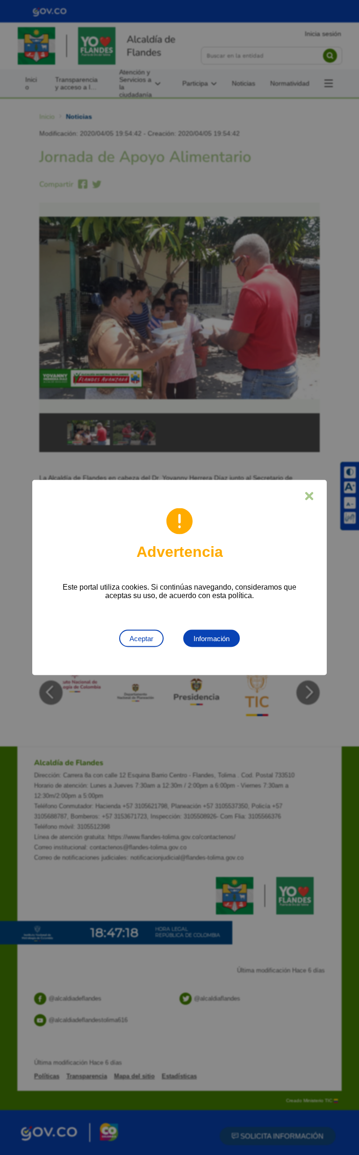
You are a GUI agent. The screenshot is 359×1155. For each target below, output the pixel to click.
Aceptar (141, 639)
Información (212, 639)
